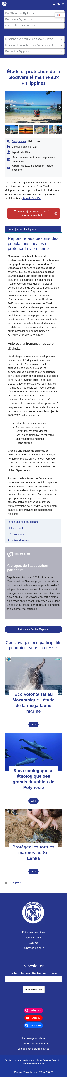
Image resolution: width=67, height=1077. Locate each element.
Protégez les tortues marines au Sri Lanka (33, 853)
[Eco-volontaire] (4, 4)
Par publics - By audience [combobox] (21, 25)
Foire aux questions (33, 932)
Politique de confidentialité (18, 1060)
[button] (11, 129)
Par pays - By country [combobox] (18, 19)
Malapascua (19, 141)
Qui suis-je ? (33, 937)
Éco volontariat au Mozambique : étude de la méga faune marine (33, 702)
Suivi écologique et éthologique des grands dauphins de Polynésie (33, 779)
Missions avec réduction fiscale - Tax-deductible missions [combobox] (31, 39)
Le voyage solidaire (33, 1038)
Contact (33, 942)
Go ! (35, 725)
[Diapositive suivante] (59, 107)
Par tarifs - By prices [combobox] (18, 51)
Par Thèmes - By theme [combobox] (20, 13)
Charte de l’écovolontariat (33, 1043)
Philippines (15, 882)
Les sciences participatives (33, 1048)
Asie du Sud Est (31, 198)
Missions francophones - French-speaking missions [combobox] (31, 45)
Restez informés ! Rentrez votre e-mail (33, 973)
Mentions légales (41, 1060)
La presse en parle (33, 948)
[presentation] (33, 676)
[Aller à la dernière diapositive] (7, 107)
